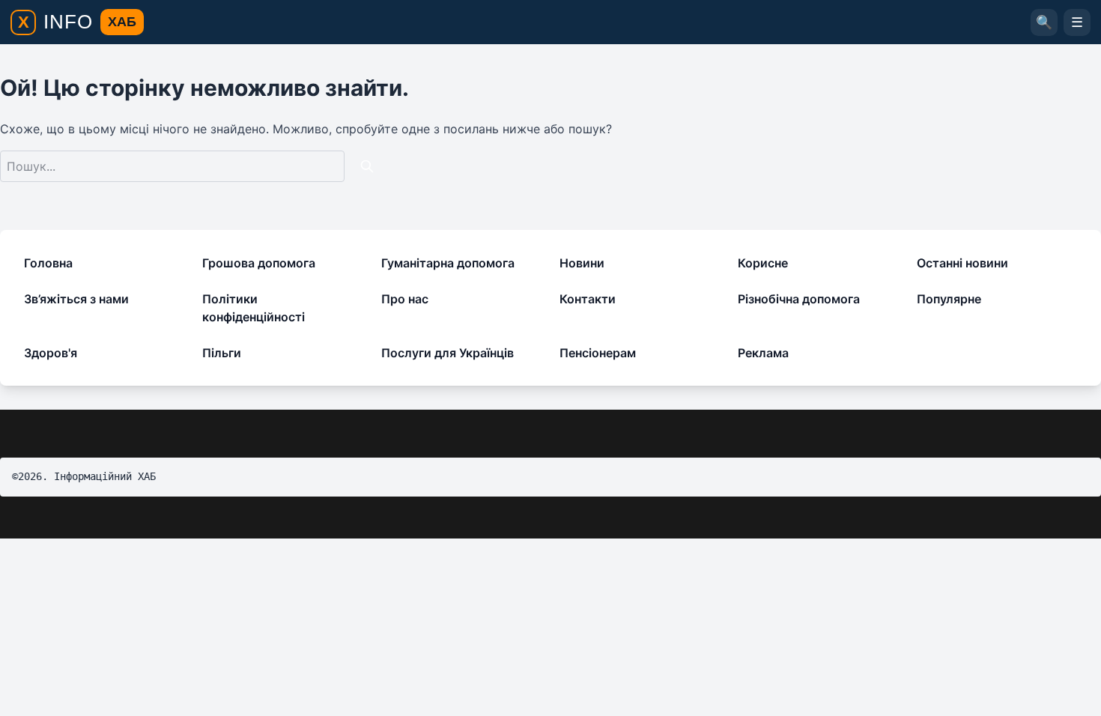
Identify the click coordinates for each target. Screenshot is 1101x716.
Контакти (587, 298)
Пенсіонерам (597, 352)
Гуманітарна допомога (448, 262)
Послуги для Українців (447, 352)
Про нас (404, 298)
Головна (48, 262)
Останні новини (962, 262)
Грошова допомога (258, 262)
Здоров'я (50, 352)
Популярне (949, 298)
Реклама (763, 352)
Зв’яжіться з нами (76, 298)
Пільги (221, 352)
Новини (581, 262)
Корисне (763, 262)
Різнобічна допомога (799, 298)
